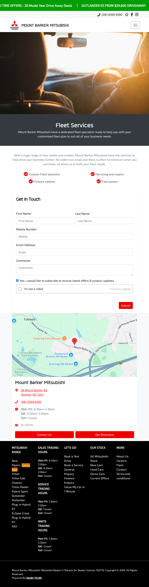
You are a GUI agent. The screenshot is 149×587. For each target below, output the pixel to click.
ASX (14, 526)
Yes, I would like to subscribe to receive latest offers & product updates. (67, 280)
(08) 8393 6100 (112, 14)
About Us (122, 456)
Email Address (26, 245)
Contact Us (44, 434)
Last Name (83, 213)
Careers (121, 460)
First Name (24, 213)
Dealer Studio (34, 577)
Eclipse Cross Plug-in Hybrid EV (21, 517)
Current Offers (99, 478)
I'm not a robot (33, 288)
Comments (23, 260)
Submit (125, 305)
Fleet (119, 465)
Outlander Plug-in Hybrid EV (21, 504)
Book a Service (73, 465)
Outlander (18, 495)
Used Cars (97, 469)
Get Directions (104, 434)
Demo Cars (97, 473)
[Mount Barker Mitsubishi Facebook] (132, 14)
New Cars (96, 465)
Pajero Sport (20, 491)
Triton (15, 473)
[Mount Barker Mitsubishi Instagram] (137, 14)
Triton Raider (20, 487)
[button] (135, 25)
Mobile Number (27, 229)
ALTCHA (127, 289)
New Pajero (16, 463)
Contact (121, 469)
